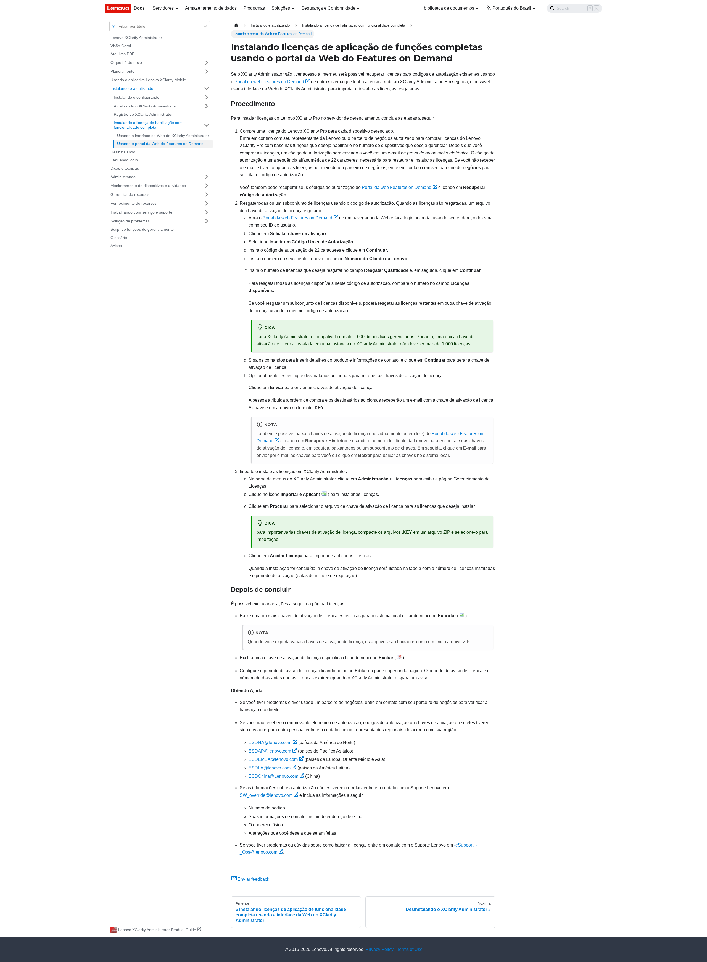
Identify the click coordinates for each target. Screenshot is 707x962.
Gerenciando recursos (129, 194)
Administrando (123, 176)
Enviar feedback (253, 879)
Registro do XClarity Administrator (143, 114)
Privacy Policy (380, 949)
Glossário (118, 237)
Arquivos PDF (122, 54)
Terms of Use (410, 949)
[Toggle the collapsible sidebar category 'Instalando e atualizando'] (207, 88)
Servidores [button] (163, 8)
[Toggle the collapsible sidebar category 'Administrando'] (207, 176)
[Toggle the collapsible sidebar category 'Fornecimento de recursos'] (207, 203)
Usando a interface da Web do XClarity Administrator (163, 135)
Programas (254, 8)
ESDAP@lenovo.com (270, 751)
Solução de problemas (130, 221)
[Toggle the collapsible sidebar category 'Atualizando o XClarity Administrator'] (207, 106)
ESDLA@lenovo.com (270, 768)
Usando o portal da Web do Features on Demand (160, 143)
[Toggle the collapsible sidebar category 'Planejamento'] (207, 71)
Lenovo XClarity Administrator (136, 37)
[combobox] (119, 26)
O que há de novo (126, 62)
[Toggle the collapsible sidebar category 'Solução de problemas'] (207, 221)
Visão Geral (120, 46)
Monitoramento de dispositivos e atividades (148, 185)
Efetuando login (124, 160)
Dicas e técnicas (124, 168)
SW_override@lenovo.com (266, 795)
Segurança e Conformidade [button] (328, 8)
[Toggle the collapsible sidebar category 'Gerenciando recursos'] (207, 194)
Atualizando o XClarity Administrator (145, 106)
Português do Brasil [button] (511, 8)
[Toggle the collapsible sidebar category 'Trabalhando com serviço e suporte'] (207, 212)
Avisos (116, 245)
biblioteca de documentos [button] (449, 8)
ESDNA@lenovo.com (270, 742)
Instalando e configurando (136, 97)
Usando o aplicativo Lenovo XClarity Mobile (148, 80)
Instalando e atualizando (131, 88)
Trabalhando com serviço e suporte (141, 212)
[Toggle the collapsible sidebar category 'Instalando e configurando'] (207, 97)
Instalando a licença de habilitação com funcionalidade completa (148, 125)
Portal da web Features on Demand (269, 81)
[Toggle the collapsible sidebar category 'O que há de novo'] (207, 62)
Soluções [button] (280, 8)
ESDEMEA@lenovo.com (273, 759)
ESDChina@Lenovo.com (273, 776)
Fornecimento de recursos (133, 203)
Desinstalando (122, 152)
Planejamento (122, 71)
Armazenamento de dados (211, 8)
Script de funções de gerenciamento (142, 229)
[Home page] (236, 25)
